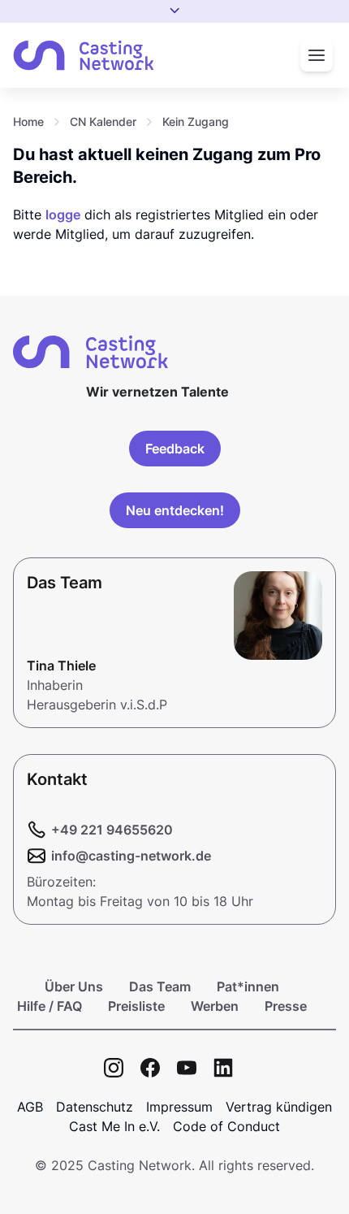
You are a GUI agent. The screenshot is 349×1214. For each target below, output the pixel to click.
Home (28, 121)
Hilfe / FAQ (49, 1006)
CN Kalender (103, 121)
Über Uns (74, 986)
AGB (30, 1107)
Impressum (179, 1107)
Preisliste (136, 1006)
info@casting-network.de (131, 856)
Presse (286, 1006)
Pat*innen (248, 986)
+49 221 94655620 (112, 830)
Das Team (160, 986)
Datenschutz (94, 1107)
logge (62, 214)
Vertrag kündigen (279, 1107)
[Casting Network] (83, 55)
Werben (215, 1006)
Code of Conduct (226, 1126)
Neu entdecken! (175, 510)
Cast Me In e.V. (114, 1126)
